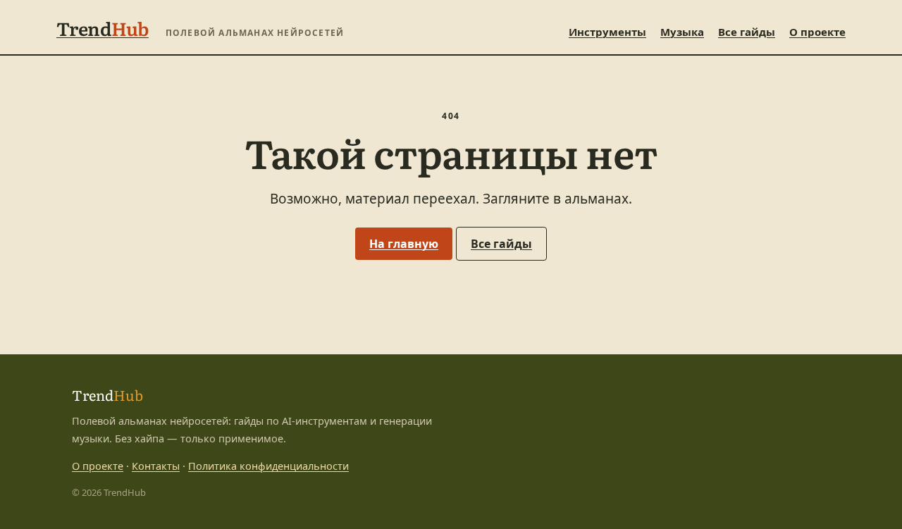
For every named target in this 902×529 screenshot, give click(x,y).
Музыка (682, 32)
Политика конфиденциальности (268, 466)
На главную (403, 243)
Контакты (156, 466)
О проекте (817, 32)
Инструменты (607, 32)
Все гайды (746, 32)
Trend (102, 28)
